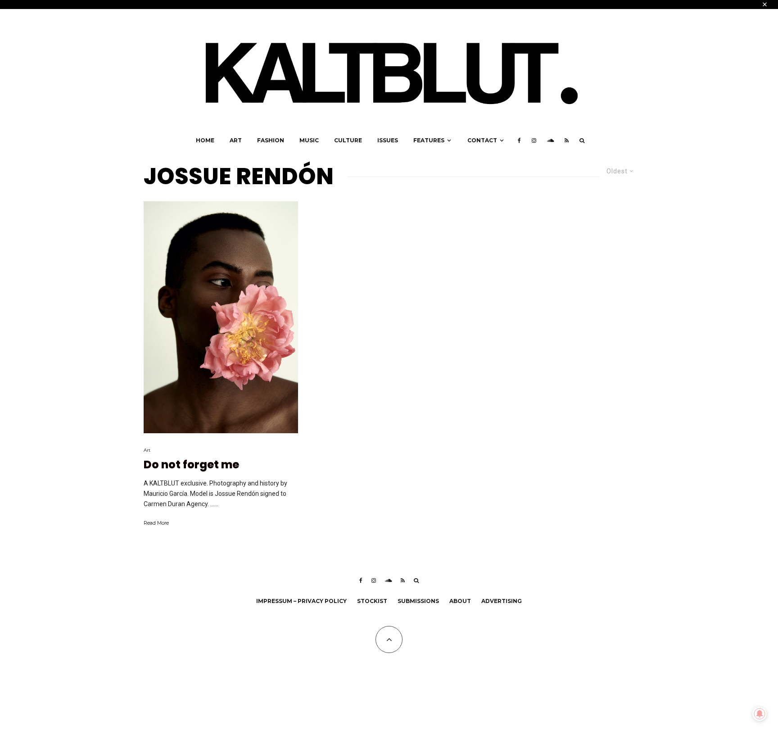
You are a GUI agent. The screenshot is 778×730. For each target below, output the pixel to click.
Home (205, 140)
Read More (156, 523)
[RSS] (566, 140)
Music (309, 140)
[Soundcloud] (550, 140)
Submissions (418, 601)
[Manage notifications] (759, 714)
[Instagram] (534, 140)
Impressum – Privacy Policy (301, 601)
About (460, 601)
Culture (348, 140)
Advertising (501, 601)
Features (428, 140)
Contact (482, 140)
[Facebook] (519, 140)
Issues (387, 140)
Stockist (372, 601)
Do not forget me (191, 465)
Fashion (270, 140)
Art (236, 140)
